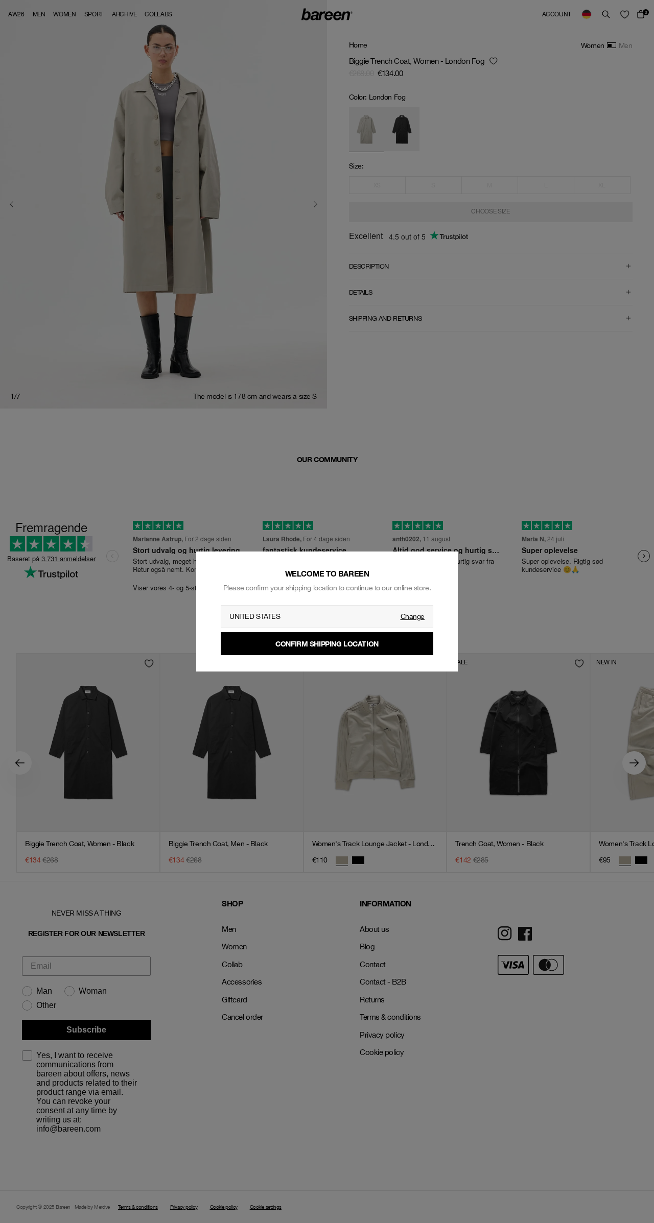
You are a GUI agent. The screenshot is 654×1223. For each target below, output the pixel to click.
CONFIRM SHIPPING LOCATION (327, 643)
